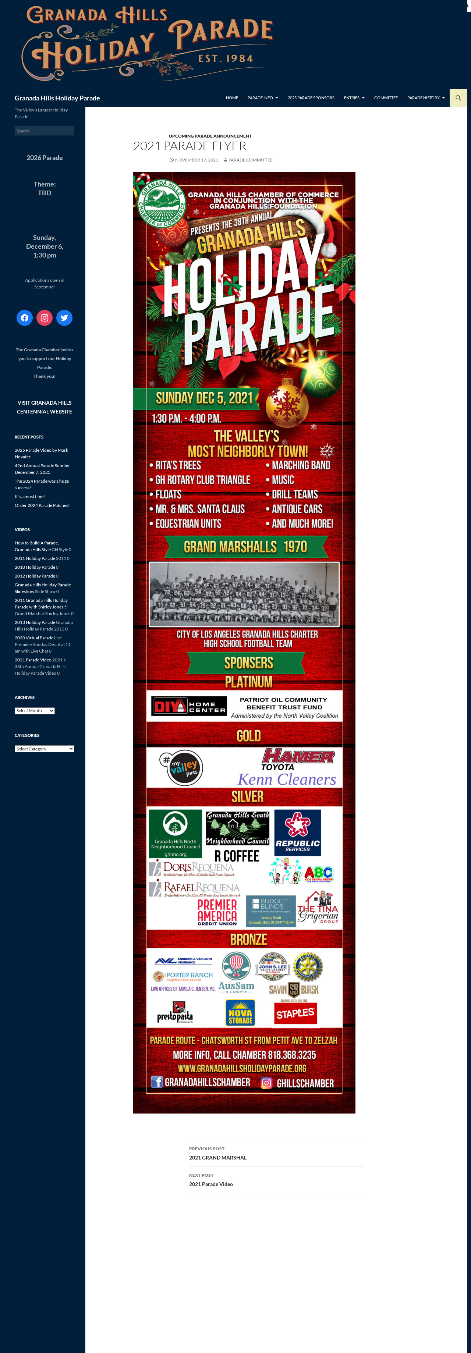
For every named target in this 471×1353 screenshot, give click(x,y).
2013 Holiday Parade (35, 622)
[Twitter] (64, 318)
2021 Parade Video (211, 1179)
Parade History (423, 97)
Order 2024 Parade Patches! (42, 505)
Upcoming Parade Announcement (210, 136)
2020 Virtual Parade (34, 637)
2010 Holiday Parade (35, 567)
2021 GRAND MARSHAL (218, 1153)
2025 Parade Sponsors (311, 97)
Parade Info (260, 97)
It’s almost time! (30, 496)
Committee (386, 97)
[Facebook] (25, 318)
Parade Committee (251, 160)
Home (232, 97)
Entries (352, 97)
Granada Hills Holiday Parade (57, 98)
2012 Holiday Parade (35, 576)
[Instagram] (44, 318)
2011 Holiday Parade (35, 558)
